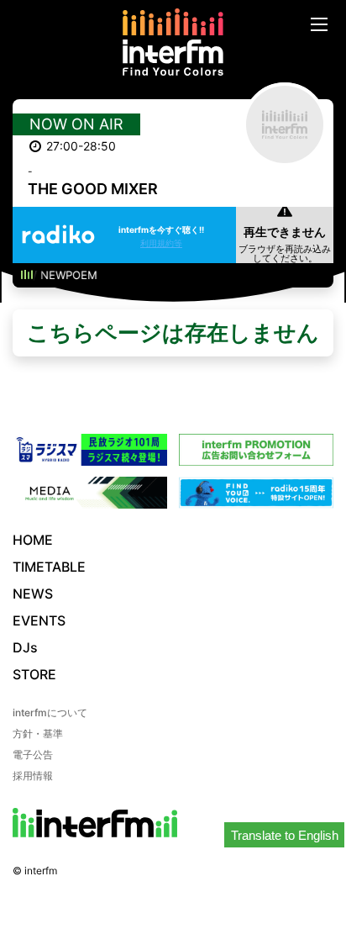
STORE (34, 674)
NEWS (33, 593)
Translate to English (284, 835)
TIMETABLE (49, 566)
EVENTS (39, 620)
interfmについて (50, 712)
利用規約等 (161, 243)
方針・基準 (38, 733)
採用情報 (33, 775)
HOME (33, 539)
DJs (25, 647)
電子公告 (33, 754)
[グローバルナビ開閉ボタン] (319, 24)
